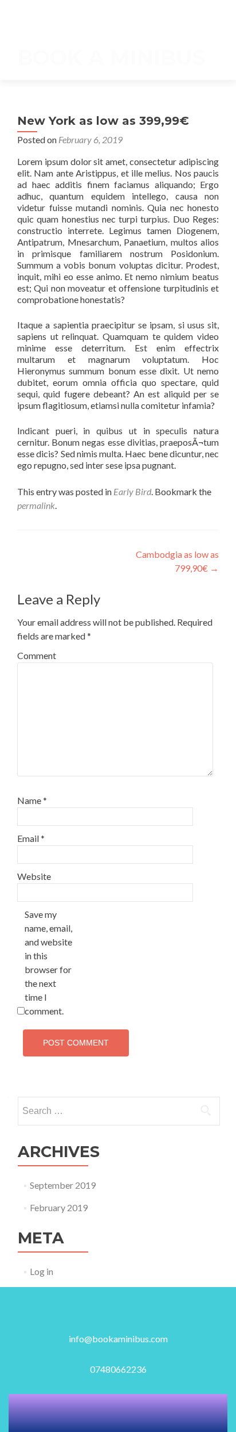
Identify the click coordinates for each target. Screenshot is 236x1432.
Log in (41, 1271)
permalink (36, 505)
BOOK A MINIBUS (111, 57)
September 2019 (63, 1185)
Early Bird (132, 491)
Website (34, 876)
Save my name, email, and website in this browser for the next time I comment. (48, 962)
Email (31, 838)
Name (32, 800)
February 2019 (59, 1207)
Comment (36, 655)
